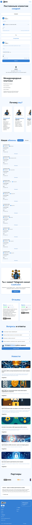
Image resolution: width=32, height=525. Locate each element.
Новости (2, 512)
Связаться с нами (16, 348)
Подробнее (4, 377)
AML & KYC (2, 516)
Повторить (16, 153)
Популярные (20, 140)
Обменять (16, 60)
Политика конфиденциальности (5, 518)
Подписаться (16, 291)
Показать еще (6, 494)
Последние (27, 140)
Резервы (2, 509)
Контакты (18, 509)
